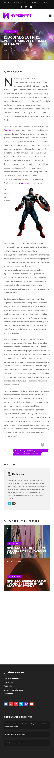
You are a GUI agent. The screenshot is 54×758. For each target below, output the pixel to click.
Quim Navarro (10, 734)
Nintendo (19, 450)
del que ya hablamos (20, 183)
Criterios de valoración (13, 690)
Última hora (14, 576)
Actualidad (11, 31)
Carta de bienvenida (12, 678)
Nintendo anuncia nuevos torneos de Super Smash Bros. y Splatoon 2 (26, 584)
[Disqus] (27, 627)
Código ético (9, 682)
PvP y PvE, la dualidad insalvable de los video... (27, 2)
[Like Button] (42, 445)
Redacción (8, 693)
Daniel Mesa (13, 50)
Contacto (8, 686)
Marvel (29, 450)
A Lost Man (21, 734)
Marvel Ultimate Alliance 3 (27, 454)
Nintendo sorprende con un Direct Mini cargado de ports (26, 551)
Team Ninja (42, 450)
